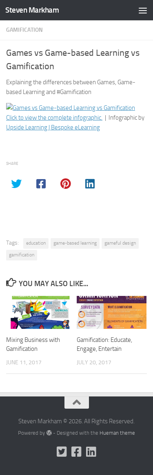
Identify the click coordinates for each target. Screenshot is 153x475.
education (36, 243)
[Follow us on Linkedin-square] (91, 451)
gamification (21, 255)
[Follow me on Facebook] (76, 451)
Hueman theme (117, 433)
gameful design (120, 243)
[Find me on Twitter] (62, 451)
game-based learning (75, 243)
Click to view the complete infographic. (54, 117)
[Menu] (143, 10)
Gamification (24, 29)
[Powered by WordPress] (48, 433)
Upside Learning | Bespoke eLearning (53, 127)
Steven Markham (32, 10)
